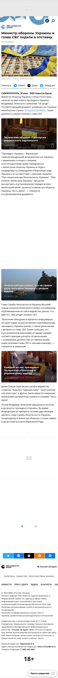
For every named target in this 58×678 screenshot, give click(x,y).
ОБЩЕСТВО (21, 576)
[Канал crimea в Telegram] (8, 555)
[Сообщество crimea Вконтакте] (18, 555)
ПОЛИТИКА (9, 576)
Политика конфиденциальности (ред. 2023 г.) (22, 613)
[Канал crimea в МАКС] (50, 555)
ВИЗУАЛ (50, 576)
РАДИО (34, 584)
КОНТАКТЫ (46, 584)
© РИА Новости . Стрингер (10, 79)
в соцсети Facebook (35, 110)
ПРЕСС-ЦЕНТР (21, 584)
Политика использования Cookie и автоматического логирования (26, 609)
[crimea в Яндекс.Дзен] (29, 555)
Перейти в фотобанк (27, 79)
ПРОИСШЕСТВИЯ (37, 576)
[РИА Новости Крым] (11, 27)
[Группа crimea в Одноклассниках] (39, 555)
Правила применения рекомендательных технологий (27, 615)
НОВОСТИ (6, 584)
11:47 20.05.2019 (7, 42)
